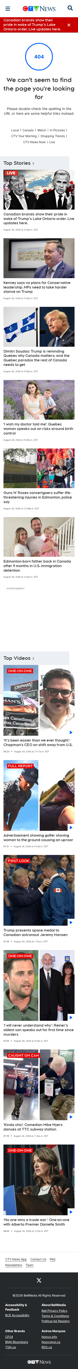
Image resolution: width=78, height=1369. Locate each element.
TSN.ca (10, 1347)
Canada (28, 130)
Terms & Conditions (55, 1316)
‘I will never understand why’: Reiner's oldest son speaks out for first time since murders (38, 1030)
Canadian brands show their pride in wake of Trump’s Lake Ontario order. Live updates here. (38, 218)
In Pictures (57, 130)
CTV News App (16, 1259)
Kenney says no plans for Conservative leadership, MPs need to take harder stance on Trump (36, 287)
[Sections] (7, 8)
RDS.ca (47, 1347)
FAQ (52, 1259)
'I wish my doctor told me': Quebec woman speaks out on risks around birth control (38, 428)
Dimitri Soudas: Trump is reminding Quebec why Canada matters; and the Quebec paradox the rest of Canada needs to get (36, 358)
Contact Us (38, 1259)
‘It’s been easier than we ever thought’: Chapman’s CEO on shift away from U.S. (38, 742)
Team (29, 1265)
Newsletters (13, 1265)
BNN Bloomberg (16, 1342)
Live (52, 142)
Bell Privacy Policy (54, 1311)
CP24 (9, 1337)
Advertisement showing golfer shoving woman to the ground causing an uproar (38, 837)
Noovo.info (49, 1337)
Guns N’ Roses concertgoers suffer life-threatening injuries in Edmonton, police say (37, 497)
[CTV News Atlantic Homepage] (39, 8)
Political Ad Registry (56, 1321)
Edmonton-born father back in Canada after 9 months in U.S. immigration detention (37, 565)
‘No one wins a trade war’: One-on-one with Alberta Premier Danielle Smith (36, 1222)
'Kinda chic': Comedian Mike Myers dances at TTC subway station (33, 1127)
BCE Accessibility (17, 1315)
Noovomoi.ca (51, 1342)
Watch (41, 130)
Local (15, 130)
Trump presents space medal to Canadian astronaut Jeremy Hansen (35, 932)
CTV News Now (34, 142)
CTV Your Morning (24, 136)
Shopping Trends (53, 136)
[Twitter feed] (39, 1280)
